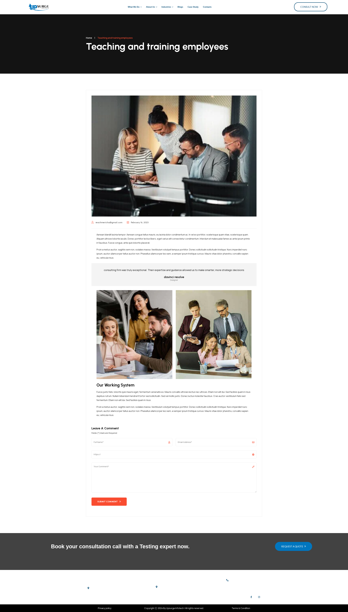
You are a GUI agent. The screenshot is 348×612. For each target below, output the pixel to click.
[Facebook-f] (251, 597)
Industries (166, 7)
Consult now (309, 6)
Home (89, 37)
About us (150, 7)
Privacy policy (104, 608)
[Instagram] (259, 597)
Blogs (180, 7)
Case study (193, 7)
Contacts (207, 7)
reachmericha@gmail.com (108, 222)
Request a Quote (292, 546)
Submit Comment (107, 501)
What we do (133, 7)
